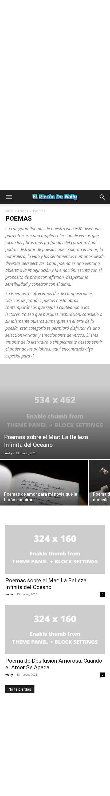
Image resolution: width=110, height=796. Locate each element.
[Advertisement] (55, 55)
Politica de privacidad (35, 774)
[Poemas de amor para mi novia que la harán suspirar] (44, 493)
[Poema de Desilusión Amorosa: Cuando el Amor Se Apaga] (55, 629)
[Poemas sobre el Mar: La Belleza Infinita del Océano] (55, 411)
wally (8, 453)
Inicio (9, 211)
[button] (9, 197)
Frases (23, 211)
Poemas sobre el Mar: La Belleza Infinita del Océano (46, 583)
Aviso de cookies (40, 780)
